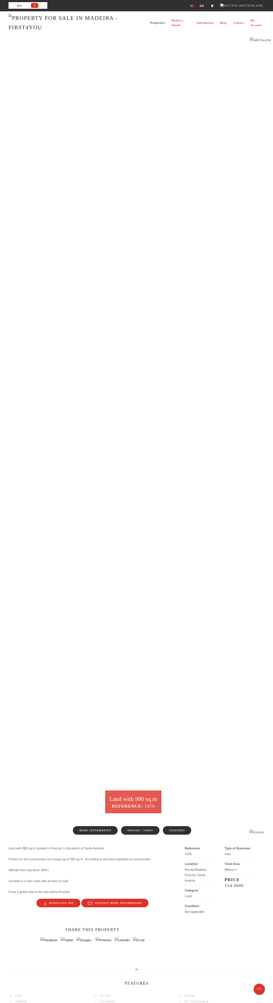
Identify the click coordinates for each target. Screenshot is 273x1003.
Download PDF (61, 903)
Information (205, 22)
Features (177, 830)
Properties (157, 22)
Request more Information (117, 903)
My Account (256, 23)
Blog (223, 22)
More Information (95, 830)
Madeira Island (177, 23)
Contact (238, 22)
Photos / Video (140, 830)
